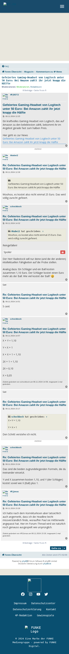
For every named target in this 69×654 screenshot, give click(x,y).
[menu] (62, 6)
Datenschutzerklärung (27, 609)
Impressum (20, 603)
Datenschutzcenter (43, 603)
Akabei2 (14, 155)
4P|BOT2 (14, 95)
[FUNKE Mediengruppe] (34, 629)
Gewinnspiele (45, 615)
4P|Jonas (14, 491)
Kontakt (51, 609)
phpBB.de (47, 563)
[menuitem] (5, 66)
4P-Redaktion (23, 615)
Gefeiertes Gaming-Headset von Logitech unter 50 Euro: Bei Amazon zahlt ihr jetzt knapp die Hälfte (33, 80)
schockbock (15, 206)
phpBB (24, 561)
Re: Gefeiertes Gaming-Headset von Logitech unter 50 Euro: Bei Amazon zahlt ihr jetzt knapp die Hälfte (34, 167)
